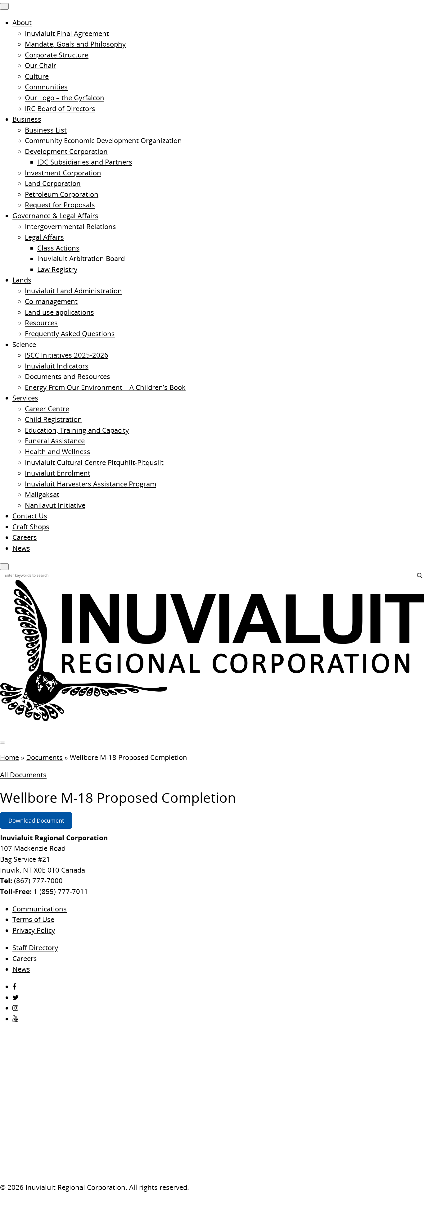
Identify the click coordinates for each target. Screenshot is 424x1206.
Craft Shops (30, 526)
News (21, 548)
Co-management (51, 301)
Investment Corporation (63, 172)
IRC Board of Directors (60, 108)
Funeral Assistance (55, 440)
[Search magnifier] (419, 575)
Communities (46, 86)
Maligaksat (42, 494)
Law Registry (57, 269)
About (22, 22)
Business (26, 119)
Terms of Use (33, 919)
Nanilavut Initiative (55, 505)
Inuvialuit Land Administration (73, 290)
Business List (46, 129)
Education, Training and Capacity (77, 430)
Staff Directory (35, 947)
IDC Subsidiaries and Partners (84, 161)
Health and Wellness (57, 451)
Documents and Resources (67, 376)
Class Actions (58, 247)
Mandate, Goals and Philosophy (75, 43)
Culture (37, 76)
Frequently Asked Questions (70, 333)
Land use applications (59, 312)
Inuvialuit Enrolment (57, 472)
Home (9, 757)
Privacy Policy (33, 930)
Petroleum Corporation (61, 194)
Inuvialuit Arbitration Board (81, 258)
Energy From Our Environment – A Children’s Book (105, 387)
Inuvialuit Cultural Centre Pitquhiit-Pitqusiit (94, 462)
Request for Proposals (60, 204)
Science (24, 344)
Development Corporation (66, 151)
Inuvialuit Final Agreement (67, 33)
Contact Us (29, 515)
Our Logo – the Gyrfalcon (64, 97)
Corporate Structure (56, 54)
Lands (21, 279)
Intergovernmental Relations (70, 226)
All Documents (23, 774)
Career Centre (47, 408)
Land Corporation (53, 183)
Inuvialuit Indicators (56, 365)
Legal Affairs (44, 237)
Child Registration (53, 419)
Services (25, 397)
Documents (44, 757)
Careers (24, 537)
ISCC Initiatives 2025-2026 (66, 354)
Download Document (36, 820)
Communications (39, 908)
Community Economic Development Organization (103, 140)
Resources (41, 322)
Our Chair (40, 65)
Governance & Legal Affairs (55, 215)
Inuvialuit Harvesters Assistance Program (90, 483)
